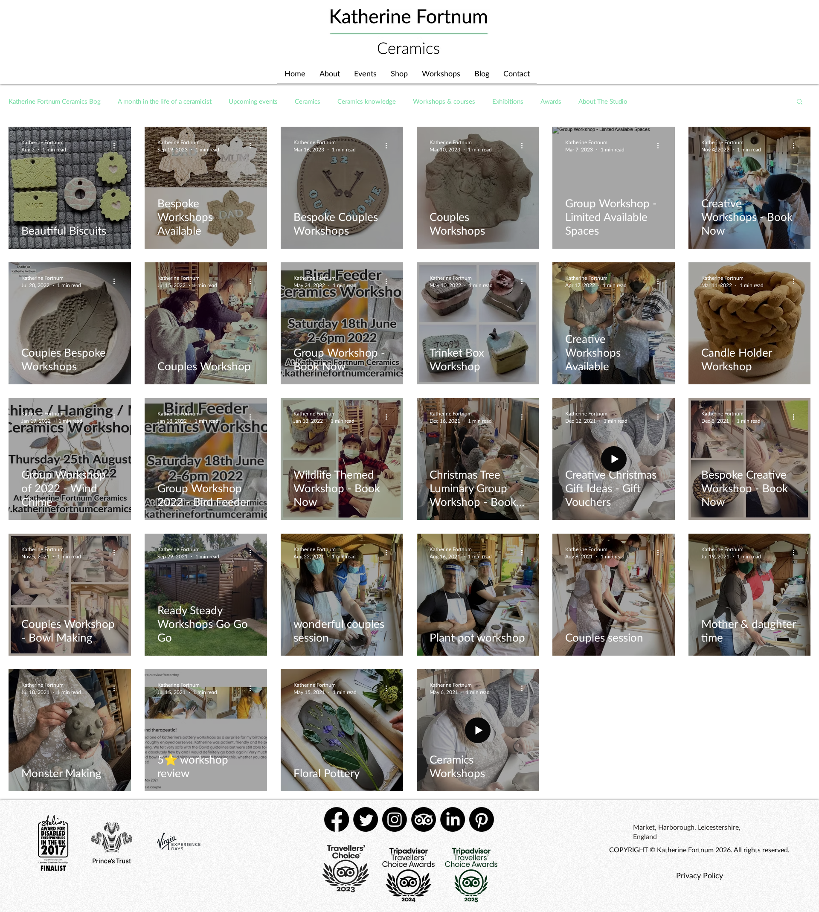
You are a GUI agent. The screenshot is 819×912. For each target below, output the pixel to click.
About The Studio (602, 101)
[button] (800, 102)
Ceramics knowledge (366, 101)
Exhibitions (507, 101)
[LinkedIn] (452, 819)
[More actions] (117, 145)
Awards (550, 101)
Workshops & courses (444, 101)
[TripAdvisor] (423, 819)
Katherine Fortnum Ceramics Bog (55, 101)
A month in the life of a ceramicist (165, 101)
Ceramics (307, 101)
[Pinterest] (481, 819)
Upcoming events (253, 101)
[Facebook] (336, 819)
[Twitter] (365, 819)
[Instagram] (394, 819)
